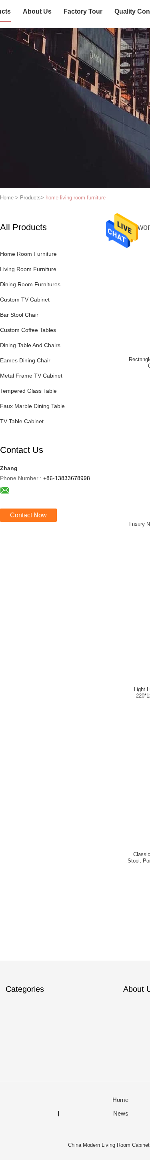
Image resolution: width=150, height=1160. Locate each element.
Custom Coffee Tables (28, 330)
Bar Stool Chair (19, 315)
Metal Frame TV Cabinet (31, 375)
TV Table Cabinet (22, 421)
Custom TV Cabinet (25, 299)
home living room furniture (76, 198)
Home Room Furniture (28, 254)
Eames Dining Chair (25, 360)
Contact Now (28, 515)
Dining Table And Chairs (30, 345)
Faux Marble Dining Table (32, 406)
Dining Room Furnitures (30, 284)
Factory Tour (83, 11)
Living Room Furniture (28, 269)
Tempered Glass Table (28, 391)
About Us (37, 11)
